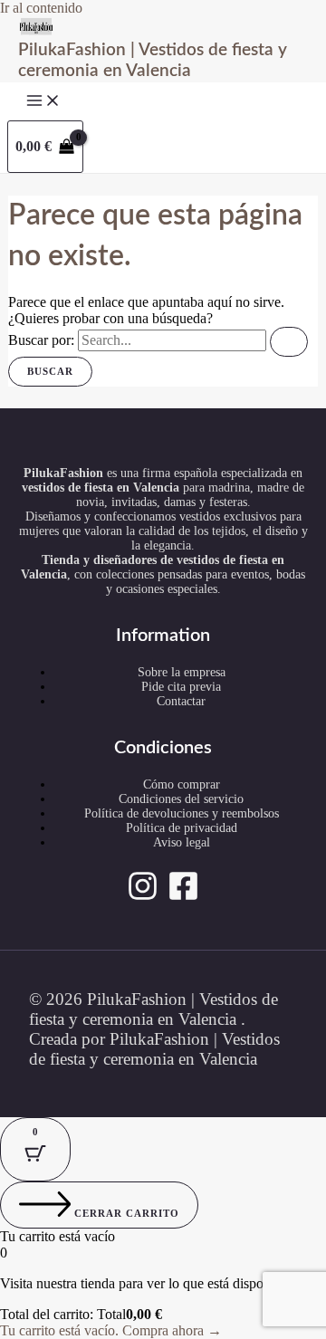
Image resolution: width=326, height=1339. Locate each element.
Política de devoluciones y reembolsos (181, 813)
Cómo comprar (181, 784)
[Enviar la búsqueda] (289, 342)
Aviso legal (181, 842)
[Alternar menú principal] (43, 101)
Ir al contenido (41, 7)
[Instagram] (142, 896)
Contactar (181, 701)
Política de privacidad (181, 828)
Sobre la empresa (181, 672)
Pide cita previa (181, 686)
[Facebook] (183, 896)
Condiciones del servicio (181, 799)
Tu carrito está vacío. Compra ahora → (111, 1330)
